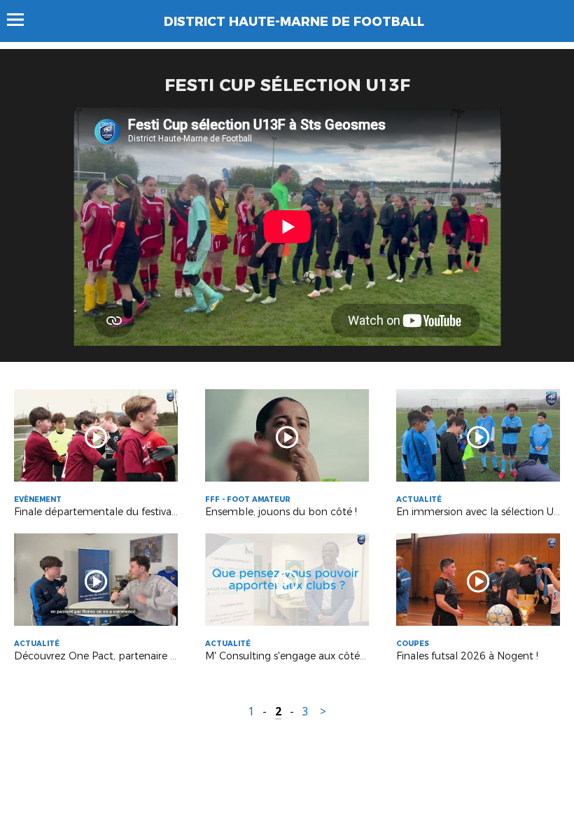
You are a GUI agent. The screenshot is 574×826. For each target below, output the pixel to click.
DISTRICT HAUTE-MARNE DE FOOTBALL (294, 21)
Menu (22, 19)
